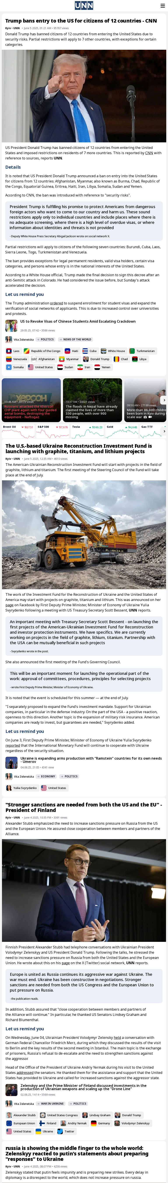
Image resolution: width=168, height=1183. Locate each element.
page (9, 605)
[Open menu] (162, 6)
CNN (149, 152)
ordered (56, 303)
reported (12, 745)
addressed (25, 1072)
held (117, 1037)
